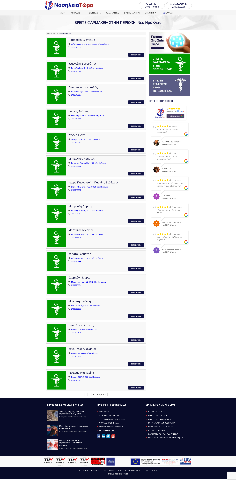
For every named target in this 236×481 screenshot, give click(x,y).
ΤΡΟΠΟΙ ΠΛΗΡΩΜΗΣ (132, 470)
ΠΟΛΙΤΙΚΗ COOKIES (116, 470)
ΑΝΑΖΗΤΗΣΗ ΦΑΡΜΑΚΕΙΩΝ (159, 419)
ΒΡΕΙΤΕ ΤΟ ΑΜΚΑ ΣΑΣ (157, 430)
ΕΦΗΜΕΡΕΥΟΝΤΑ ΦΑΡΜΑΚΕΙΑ (160, 426)
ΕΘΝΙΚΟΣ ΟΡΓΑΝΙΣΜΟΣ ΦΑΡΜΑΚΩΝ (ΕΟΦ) (166, 438)
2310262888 (120, 419)
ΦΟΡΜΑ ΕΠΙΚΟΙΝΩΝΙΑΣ (109, 423)
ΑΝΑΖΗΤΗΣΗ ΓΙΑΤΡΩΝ (158, 415)
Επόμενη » (101, 394)
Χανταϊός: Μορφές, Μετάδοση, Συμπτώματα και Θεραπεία (72, 412)
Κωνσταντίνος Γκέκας (78, 417)
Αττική (56, 33)
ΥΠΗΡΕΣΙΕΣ (75, 13)
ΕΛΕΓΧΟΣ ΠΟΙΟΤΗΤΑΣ (149, 470)
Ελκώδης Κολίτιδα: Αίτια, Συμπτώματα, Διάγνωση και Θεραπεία (70, 442)
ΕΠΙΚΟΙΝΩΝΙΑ (150, 13)
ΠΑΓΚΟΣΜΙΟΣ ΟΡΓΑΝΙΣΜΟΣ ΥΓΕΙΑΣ (163, 434)
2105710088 (114, 415)
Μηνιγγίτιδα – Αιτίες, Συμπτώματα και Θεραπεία (73, 427)
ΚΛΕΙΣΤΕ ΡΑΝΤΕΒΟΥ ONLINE (111, 426)
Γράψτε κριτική (174, 116)
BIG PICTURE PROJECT (157, 412)
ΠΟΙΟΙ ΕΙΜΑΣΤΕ (94, 13)
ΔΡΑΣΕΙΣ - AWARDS (132, 13)
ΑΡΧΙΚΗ (63, 13)
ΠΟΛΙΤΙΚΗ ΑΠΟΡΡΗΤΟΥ (99, 470)
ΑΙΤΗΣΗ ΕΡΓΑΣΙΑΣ (106, 430)
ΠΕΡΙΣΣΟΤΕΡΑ (136, 55)
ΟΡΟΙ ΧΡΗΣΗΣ (83, 470)
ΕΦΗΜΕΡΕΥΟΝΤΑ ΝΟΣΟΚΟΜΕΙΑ (161, 423)
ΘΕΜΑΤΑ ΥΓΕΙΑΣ (112, 13)
